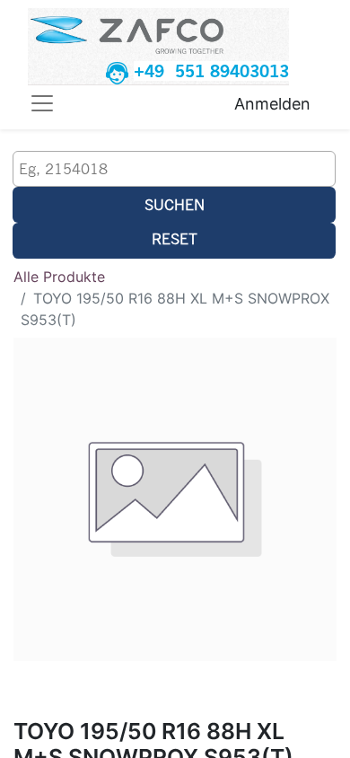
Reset (174, 238)
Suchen (174, 204)
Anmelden (272, 103)
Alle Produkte (59, 277)
